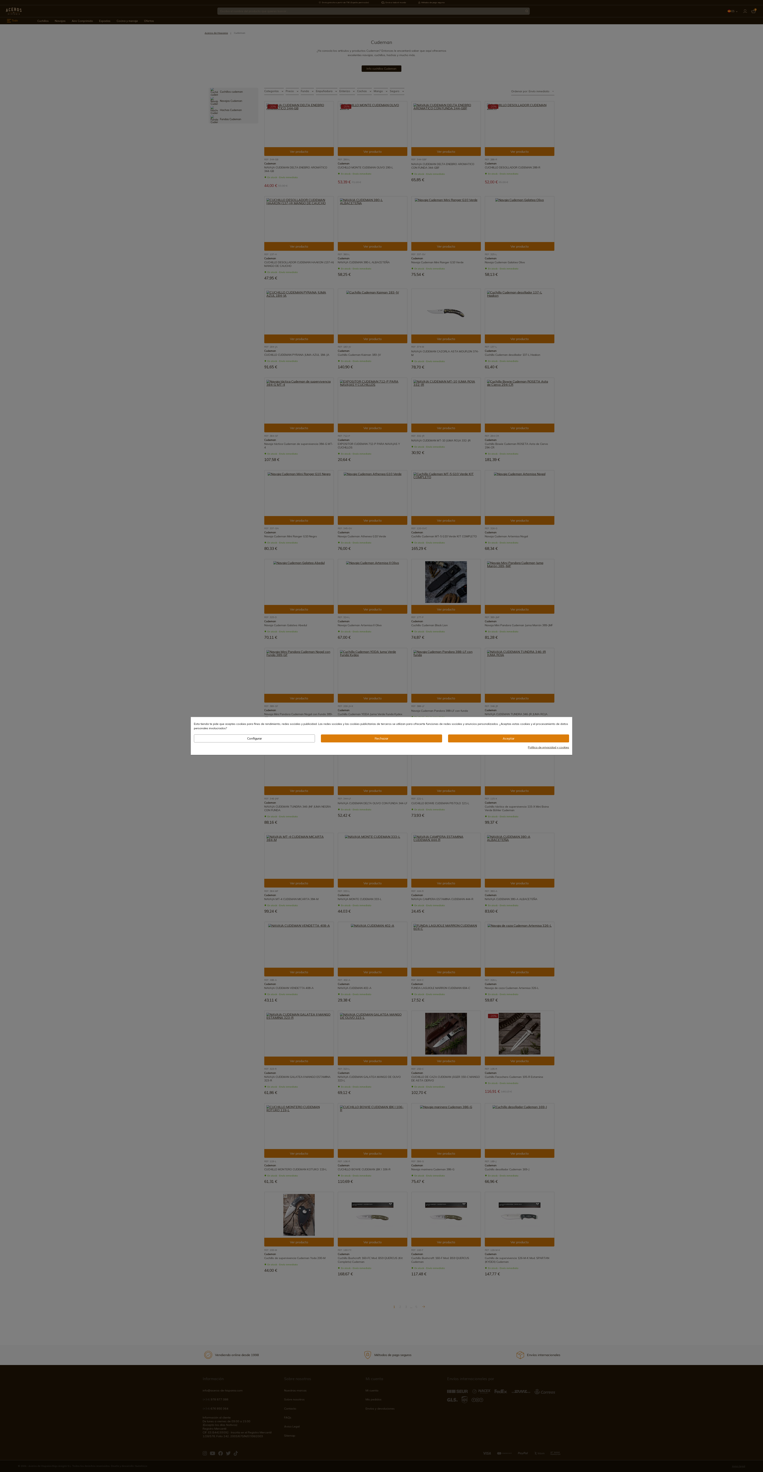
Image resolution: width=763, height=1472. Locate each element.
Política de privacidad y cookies (548, 747)
